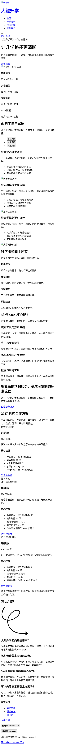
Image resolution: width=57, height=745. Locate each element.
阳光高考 (11, 711)
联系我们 (11, 28)
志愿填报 (11, 142)
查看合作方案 (7, 407)
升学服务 (11, 22)
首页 (9, 18)
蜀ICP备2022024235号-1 (12, 742)
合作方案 (11, 25)
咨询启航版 (6, 475)
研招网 (10, 715)
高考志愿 (11, 708)
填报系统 (5, 36)
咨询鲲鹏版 (6, 586)
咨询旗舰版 (6, 534)
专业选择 (11, 139)
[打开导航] (2, 33)
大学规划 (11, 146)
